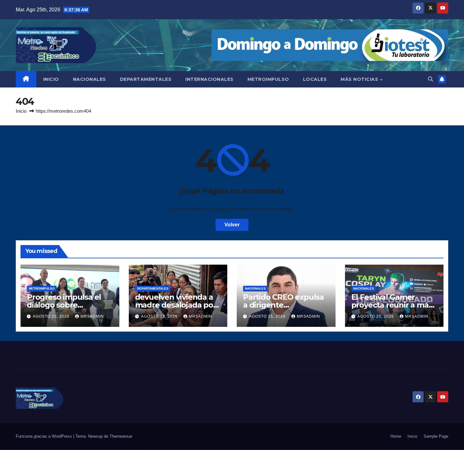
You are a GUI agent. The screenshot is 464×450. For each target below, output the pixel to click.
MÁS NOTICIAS (360, 79)
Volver (232, 224)
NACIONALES (89, 79)
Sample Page (436, 436)
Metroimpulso (42, 288)
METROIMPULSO (268, 79)
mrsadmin (92, 316)
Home (395, 436)
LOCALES (315, 79)
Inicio (21, 111)
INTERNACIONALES (209, 79)
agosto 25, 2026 (52, 316)
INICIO (51, 79)
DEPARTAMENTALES (146, 79)
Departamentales (153, 288)
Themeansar (121, 436)
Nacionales (255, 288)
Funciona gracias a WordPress (44, 436)
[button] (430, 79)
